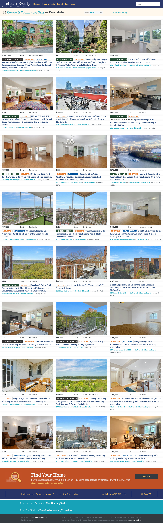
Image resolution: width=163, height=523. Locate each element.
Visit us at (50, 494)
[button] (74, 4)
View (86, 13)
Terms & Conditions (134, 520)
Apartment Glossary (119, 13)
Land (67, 4)
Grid (94, 13)
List (100, 13)
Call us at (115, 494)
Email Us (147, 494)
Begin (145, 476)
